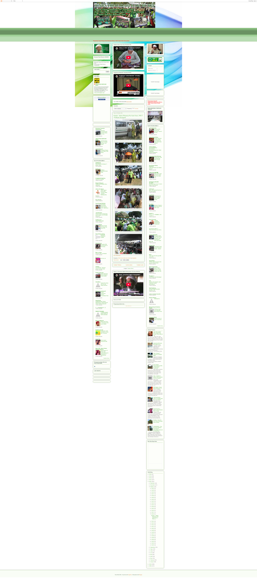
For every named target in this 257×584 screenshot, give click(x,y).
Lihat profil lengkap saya (99, 92)
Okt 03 (153, 541)
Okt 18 (153, 510)
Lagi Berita (151, 194)
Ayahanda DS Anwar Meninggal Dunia (157, 344)
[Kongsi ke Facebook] (127, 260)
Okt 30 (153, 490)
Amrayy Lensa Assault (101, 291)
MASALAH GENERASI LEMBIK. (103, 236)
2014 (150, 476)
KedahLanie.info (99, 329)
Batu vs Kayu (99, 252)
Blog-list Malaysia (100, 320)
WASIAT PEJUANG (100, 311)
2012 (150, 479)
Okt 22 (153, 503)
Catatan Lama (140, 265)
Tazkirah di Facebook (100, 179)
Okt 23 (153, 501)
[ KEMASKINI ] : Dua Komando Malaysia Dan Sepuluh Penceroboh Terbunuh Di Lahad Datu (158, 428)
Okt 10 (153, 528)
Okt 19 (153, 508)
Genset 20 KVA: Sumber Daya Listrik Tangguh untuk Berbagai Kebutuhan (102, 215)
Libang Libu (152, 245)
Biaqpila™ (98, 257)
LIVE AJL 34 (103, 258)
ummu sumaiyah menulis (154, 294)
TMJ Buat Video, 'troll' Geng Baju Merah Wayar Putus (158, 310)
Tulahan (97, 266)
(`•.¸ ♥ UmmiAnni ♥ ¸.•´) (101, 307)
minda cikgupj (152, 146)
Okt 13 (153, 523)
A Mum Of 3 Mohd (100, 189)
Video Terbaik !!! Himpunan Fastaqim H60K (157, 354)
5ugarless (130, 574)
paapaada (98, 339)
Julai (151, 550)
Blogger (140, 574)
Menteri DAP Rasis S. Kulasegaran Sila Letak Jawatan (104, 323)
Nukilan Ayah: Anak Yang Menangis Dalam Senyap (158, 158)
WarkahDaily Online (153, 137)
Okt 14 (153, 521)
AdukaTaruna (99, 243)
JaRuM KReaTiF (99, 149)
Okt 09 (153, 530)
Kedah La (151, 213)
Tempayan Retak (153, 317)
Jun (151, 552)
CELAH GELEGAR (153, 234)
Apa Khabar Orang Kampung (153, 166)
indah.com (151, 188)
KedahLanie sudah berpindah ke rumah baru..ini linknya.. (104, 332)
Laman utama (129, 265)
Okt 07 (153, 534)
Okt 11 (152, 526)
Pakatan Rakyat (152, 297)
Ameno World (99, 224)
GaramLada (98, 300)
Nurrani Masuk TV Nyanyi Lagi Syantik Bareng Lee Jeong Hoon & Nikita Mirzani (104, 353)
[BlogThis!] (124, 260)
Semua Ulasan (152, 70)
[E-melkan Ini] (123, 260)
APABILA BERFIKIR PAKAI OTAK (104, 171)
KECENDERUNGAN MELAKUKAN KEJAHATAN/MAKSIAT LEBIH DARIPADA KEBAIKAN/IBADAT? (155, 150)
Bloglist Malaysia (99, 183)
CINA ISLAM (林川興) (153, 172)
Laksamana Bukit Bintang (155, 156)
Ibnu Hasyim (98, 199)
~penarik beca (99, 212)
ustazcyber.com (152, 128)
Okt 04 (153, 539)
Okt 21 (153, 504)
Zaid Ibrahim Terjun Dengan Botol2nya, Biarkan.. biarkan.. (158, 247)
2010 (150, 564)
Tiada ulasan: (116, 259)
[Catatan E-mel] (121, 259)
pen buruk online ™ (153, 228)
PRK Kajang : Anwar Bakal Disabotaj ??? (157, 388)
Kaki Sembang (152, 288)
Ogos (151, 549)
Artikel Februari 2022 (100, 220)
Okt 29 (153, 492)
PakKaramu (98, 168)
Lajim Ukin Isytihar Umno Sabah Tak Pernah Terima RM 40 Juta (158, 333)
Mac (151, 558)
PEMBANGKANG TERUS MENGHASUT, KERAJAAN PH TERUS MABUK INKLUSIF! (102, 302)
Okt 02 (153, 543)
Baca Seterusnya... (117, 255)
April (151, 556)
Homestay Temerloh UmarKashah (100, 129)
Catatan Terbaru (117, 265)
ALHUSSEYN (157, 298)
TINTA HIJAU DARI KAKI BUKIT (101, 85)
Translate (136, 108)
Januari (152, 561)
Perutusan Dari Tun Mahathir (101, 253)
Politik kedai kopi (99, 272)
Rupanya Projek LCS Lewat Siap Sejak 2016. (104, 227)
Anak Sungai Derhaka (100, 203)
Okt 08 (153, 532)
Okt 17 (153, 512)
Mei (151, 554)
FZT (150, 280)
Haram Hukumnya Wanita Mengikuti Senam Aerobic (104, 275)
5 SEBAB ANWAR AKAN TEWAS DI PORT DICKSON (104, 313)
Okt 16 (153, 513)
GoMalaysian (99, 219)
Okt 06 (153, 535)
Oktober (152, 486)
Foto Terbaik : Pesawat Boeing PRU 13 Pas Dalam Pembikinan (157, 366)
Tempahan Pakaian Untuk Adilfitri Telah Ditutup (104, 151)
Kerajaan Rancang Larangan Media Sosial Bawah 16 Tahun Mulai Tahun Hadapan (158, 140)
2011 (150, 481)
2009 (150, 565)
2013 (150, 477)
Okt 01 (153, 544)
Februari (152, 560)
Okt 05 (153, 537)
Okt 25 (153, 497)
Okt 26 (153, 495)
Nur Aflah (151, 204)
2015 (150, 474)
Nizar (150, 254)
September (152, 547)
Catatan (151, 68)
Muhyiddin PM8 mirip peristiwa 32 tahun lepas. (104, 245)
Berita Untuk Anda (153, 266)
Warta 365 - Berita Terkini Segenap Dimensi (101, 349)
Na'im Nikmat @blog (100, 233)
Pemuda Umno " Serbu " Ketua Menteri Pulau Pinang (158, 410)
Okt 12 (153, 524)
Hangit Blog (152, 260)
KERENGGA (98, 162)
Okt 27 (153, 493)
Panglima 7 (151, 275)
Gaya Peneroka (152, 219)
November (152, 484)
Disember (152, 483)
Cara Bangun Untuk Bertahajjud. (155, 277)
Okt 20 (153, 506)
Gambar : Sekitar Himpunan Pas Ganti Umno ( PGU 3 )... (154, 517)
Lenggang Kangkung (100, 178)
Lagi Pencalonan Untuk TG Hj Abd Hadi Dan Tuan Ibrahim (158, 398)
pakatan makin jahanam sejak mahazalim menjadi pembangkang (155, 283)
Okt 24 (153, 499)
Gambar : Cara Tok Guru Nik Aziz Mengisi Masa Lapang (157, 421)
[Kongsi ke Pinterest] (128, 260)
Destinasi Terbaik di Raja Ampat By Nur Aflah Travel (158, 206)
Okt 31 (153, 488)
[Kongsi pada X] (126, 260)
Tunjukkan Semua (106, 358)
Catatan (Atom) (130, 268)
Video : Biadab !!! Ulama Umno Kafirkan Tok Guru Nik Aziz (158, 377)
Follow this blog (101, 99)
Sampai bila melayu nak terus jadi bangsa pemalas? (104, 284)
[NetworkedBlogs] (102, 97)
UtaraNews (98, 281)
